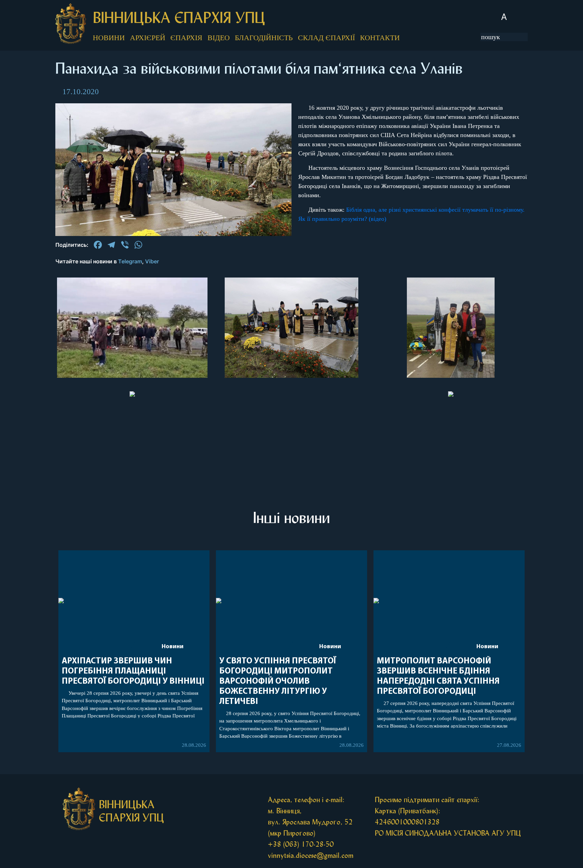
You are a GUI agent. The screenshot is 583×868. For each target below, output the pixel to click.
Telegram (130, 261)
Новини (173, 647)
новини (109, 37)
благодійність (264, 37)
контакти (380, 37)
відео (218, 37)
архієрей (147, 37)
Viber (152, 261)
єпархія (186, 37)
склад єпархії (326, 37)
